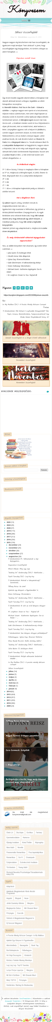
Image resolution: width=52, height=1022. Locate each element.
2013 (9, 694)
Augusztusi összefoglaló (17, 565)
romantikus (10, 857)
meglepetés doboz (13, 908)
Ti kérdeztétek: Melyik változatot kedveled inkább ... (25, 657)
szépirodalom (11, 862)
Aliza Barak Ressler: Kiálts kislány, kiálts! (24, 641)
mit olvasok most (30, 908)
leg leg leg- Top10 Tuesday (17, 965)
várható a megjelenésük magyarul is (20, 918)
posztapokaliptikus (36, 852)
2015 (9, 542)
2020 (9, 528)
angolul (9, 898)
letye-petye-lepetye (14, 970)
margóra (30, 903)
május (12, 677)
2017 (9, 536)
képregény (39, 842)
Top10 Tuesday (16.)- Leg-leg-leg (21, 629)
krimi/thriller (27, 842)
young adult (22, 867)
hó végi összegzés (13, 955)
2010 (9, 703)
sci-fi (20, 857)
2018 (9, 534)
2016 (9, 539)
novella (20, 847)
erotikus (30, 832)
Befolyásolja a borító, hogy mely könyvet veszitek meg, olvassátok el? (26, 781)
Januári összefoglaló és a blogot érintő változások (25, 337)
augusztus (13, 556)
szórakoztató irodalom (28, 862)
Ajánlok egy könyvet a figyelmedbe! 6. (23, 590)
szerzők (20, 913)
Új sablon (6, 203)
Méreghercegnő (27, 120)
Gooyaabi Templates (13, 1001)
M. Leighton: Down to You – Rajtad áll (23, 611)
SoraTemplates (25, 998)
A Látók (38, 129)
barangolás (24, 945)
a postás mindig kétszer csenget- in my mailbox (25, 935)
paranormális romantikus (15, 852)
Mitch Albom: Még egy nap (19, 569)
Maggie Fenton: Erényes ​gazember (22, 735)
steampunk (30, 857)
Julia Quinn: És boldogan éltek (20, 648)
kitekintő (27, 955)
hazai (26, 898)
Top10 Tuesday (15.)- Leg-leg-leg (21, 652)
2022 (9, 525)
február (12, 686)
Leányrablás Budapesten (13, 145)
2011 (9, 700)
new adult (10, 847)
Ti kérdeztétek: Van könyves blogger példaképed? (28, 633)
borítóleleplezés (12, 950)
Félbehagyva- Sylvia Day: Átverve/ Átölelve (25, 637)
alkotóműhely (11, 945)
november (13, 548)
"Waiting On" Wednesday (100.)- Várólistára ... (26, 644)
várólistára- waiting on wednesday (19, 985)
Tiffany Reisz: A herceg (17, 721)
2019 (9, 531)
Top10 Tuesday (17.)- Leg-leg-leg (21, 602)
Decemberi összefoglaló (25, 360)
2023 (9, 522)
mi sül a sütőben (12, 975)
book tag (34, 945)
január (12, 688)
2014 (9, 691)
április (12, 680)
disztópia (19, 832)
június (11, 674)
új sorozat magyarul (14, 923)
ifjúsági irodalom (12, 842)
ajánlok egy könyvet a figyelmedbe (19, 940)
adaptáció (10, 886)
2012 (9, 697)
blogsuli (18, 898)
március (12, 683)
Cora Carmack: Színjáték (17, 750)
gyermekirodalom (12, 837)
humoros (26, 837)
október (12, 550)
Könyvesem (26, 10)
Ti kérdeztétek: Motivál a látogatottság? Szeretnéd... (24, 581)
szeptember (14, 553)
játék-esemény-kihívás (15, 903)
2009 (9, 706)
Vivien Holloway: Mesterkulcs (19, 594)
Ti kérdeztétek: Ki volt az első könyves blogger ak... (26, 606)
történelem (10, 867)
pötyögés (10, 913)
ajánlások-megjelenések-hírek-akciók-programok (20, 892)
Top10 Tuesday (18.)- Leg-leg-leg (21, 576)
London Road (9, 155)
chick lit (9, 832)
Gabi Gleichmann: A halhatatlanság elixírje (25, 625)
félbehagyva (26, 950)
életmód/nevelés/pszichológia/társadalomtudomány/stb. (24, 873)
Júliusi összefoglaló (15, 668)
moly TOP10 (11, 980)
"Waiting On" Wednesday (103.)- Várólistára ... (26, 572)
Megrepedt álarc (18, 142)
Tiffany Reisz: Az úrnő (16, 586)
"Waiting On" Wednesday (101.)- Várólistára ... (26, 621)
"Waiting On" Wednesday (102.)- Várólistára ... (26, 598)
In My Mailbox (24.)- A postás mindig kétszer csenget (26, 663)
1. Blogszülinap (13, 765)
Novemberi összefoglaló (25, 382)
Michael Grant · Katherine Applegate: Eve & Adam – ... (26, 616)
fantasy (39, 832)
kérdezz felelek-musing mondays (19, 960)
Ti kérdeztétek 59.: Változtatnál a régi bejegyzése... (23, 560)
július (11, 671)
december (13, 545)
